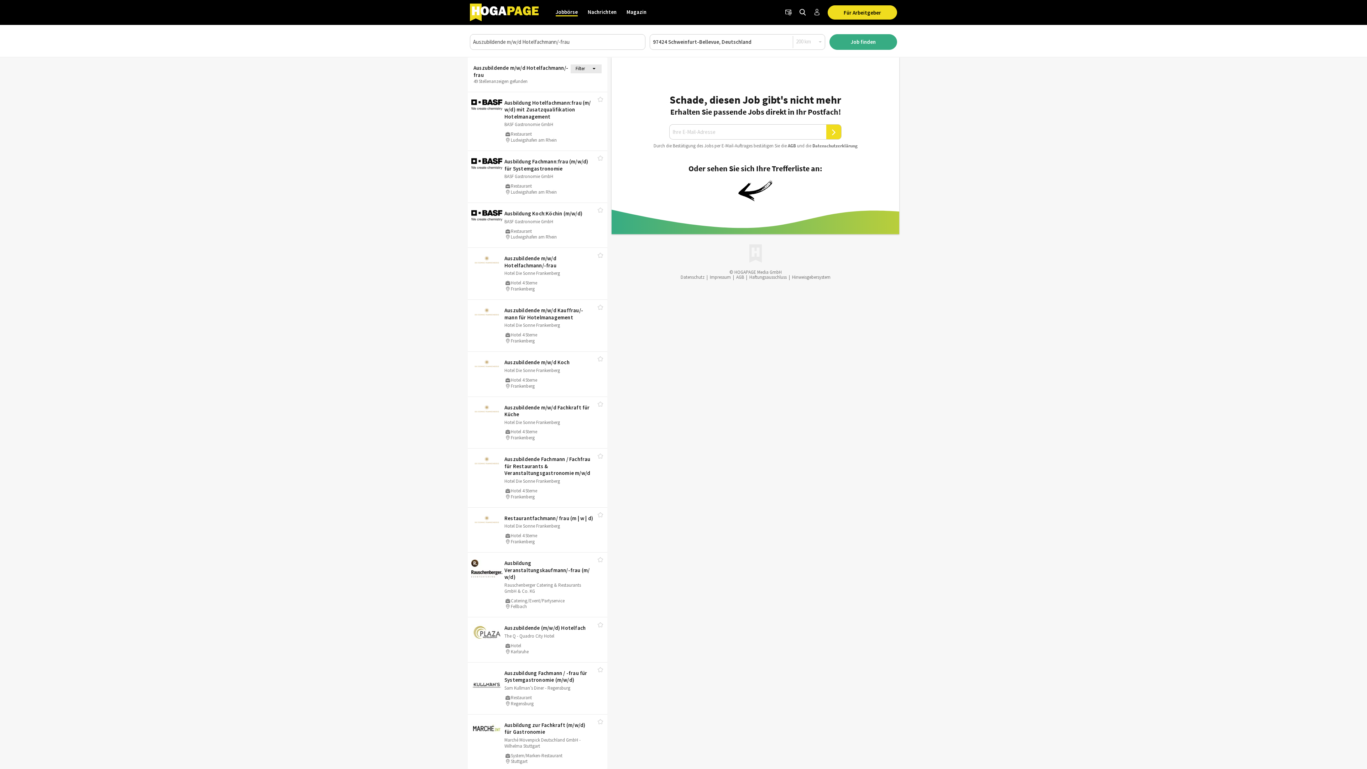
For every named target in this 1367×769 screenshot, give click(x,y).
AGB (792, 146)
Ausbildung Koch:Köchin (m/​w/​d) (543, 213)
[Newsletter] (788, 12)
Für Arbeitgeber (862, 12)
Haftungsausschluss (768, 277)
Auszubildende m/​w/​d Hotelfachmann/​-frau (530, 262)
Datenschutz (693, 277)
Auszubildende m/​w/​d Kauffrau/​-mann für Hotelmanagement (543, 314)
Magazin (636, 12)
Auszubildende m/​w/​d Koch (537, 362)
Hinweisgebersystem (811, 277)
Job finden (863, 41)
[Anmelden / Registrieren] (817, 12)
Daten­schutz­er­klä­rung (835, 146)
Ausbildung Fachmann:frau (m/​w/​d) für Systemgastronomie (546, 165)
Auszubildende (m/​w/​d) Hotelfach (545, 627)
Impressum (720, 277)
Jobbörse (567, 12)
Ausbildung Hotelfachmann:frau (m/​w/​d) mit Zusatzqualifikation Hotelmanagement (547, 109)
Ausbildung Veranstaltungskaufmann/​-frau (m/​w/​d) (547, 570)
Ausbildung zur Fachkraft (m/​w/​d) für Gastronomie (544, 729)
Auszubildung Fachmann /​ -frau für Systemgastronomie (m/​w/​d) (545, 677)
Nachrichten (602, 12)
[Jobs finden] (803, 12)
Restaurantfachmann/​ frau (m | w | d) (548, 518)
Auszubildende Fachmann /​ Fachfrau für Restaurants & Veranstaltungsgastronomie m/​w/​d (547, 466)
